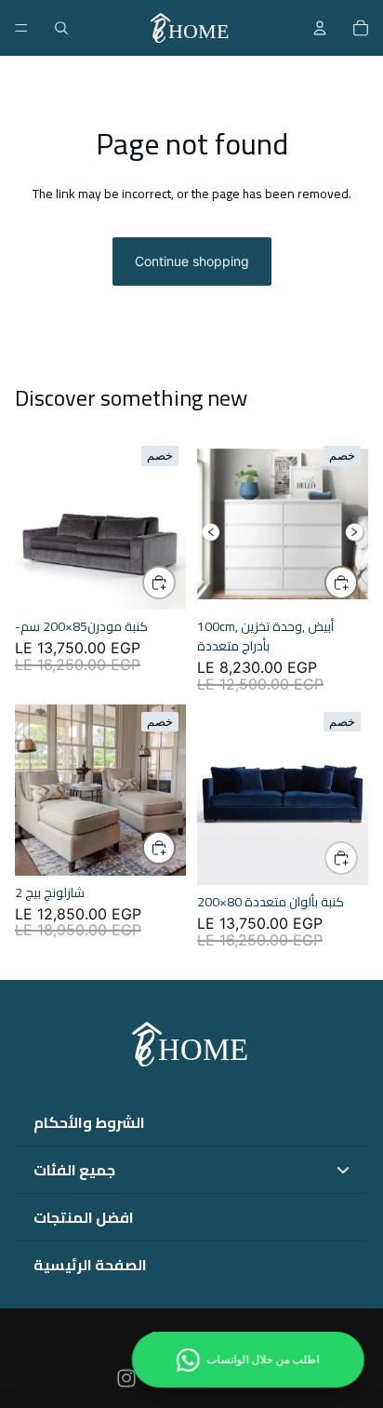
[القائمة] (21, 28)
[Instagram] (126, 1378)
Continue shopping (192, 261)
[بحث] (61, 27)
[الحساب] (319, 27)
